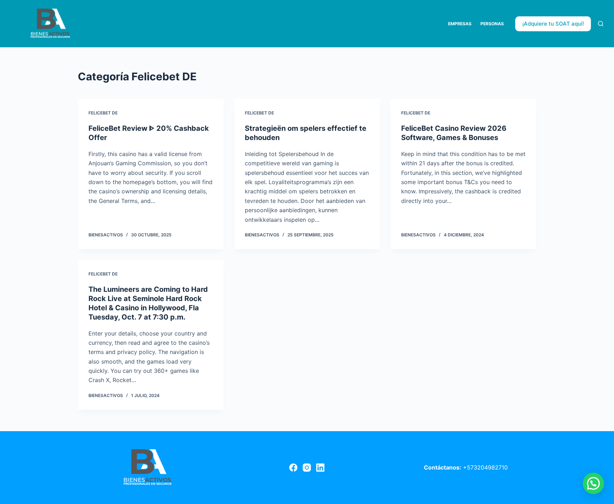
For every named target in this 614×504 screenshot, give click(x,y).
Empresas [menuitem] (460, 23)
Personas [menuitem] (492, 23)
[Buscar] (600, 23)
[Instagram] (307, 467)
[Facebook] (293, 467)
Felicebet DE (103, 113)
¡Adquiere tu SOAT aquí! (553, 23)
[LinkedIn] (320, 467)
